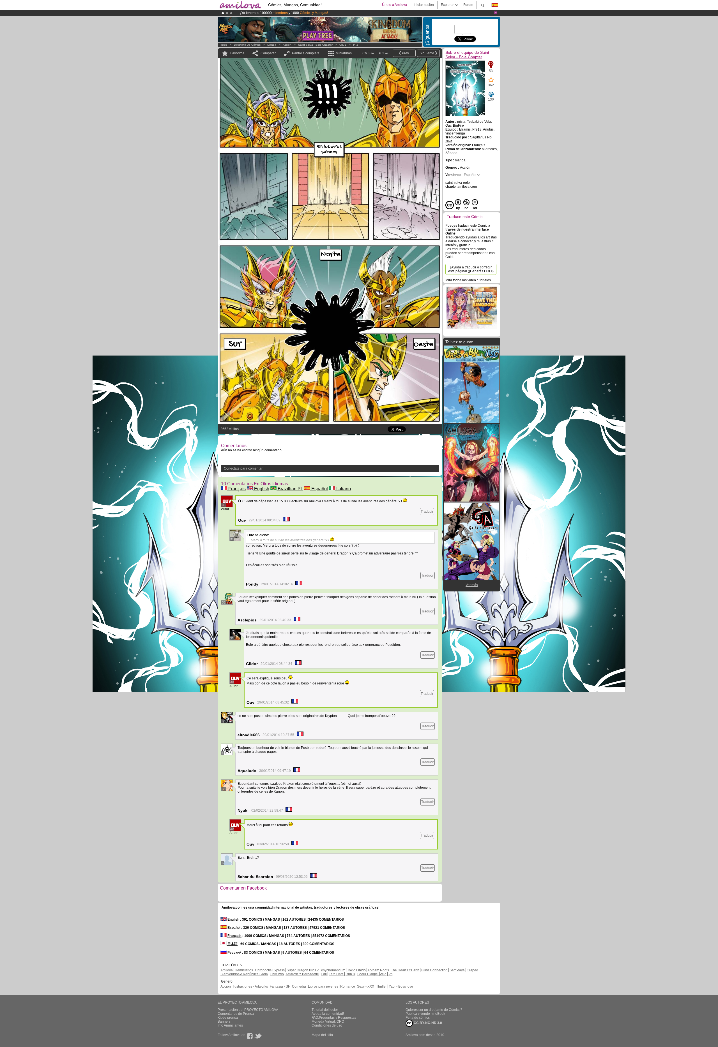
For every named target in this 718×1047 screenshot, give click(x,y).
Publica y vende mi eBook (425, 1014)
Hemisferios (244, 970)
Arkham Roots (378, 970)
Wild (383, 974)
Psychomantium (333, 970)
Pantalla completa (305, 53)
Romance (347, 986)
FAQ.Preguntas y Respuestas (334, 1018)
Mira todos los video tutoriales (468, 280)
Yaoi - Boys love (401, 986)
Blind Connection (434, 970)
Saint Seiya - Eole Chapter (315, 44)
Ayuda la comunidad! (328, 1014)
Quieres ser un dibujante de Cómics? (434, 1010)
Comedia (299, 986)
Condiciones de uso (327, 1025)
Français (236, 488)
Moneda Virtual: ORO (328, 1021)
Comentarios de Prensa (236, 1014)
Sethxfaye (457, 970)
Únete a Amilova (394, 5)
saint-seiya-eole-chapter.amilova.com (461, 185)
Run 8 (350, 974)
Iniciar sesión (424, 5)
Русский (234, 953)
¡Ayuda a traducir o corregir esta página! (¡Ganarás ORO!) (471, 269)
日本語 (232, 944)
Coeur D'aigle (368, 974)
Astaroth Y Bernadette (302, 974)
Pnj (390, 974)
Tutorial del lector (325, 1010)
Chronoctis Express (270, 970)
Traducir (427, 512)
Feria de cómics (418, 1018)
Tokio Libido (356, 970)
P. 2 (355, 44)
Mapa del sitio (322, 1035)
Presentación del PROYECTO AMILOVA (248, 1010)
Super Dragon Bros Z (303, 970)
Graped (472, 970)
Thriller (381, 986)
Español (319, 488)
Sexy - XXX (365, 986)
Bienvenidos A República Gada (244, 974)
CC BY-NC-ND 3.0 (427, 1023)
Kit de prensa (228, 1018)
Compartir (268, 53)
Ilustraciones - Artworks (250, 986)
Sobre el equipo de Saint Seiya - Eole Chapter (467, 54)
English (261, 488)
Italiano (343, 488)
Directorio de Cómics (247, 44)
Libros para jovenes (323, 986)
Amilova (226, 970)
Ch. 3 (342, 44)
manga (271, 44)
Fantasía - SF (280, 986)
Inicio (223, 44)
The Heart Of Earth (405, 970)
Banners (224, 1021)
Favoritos (237, 53)
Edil (324, 974)
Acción (287, 44)
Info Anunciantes (230, 1025)
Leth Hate (336, 974)
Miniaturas (344, 53)
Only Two (277, 974)
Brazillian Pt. (290, 488)
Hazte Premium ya (328, 13)
